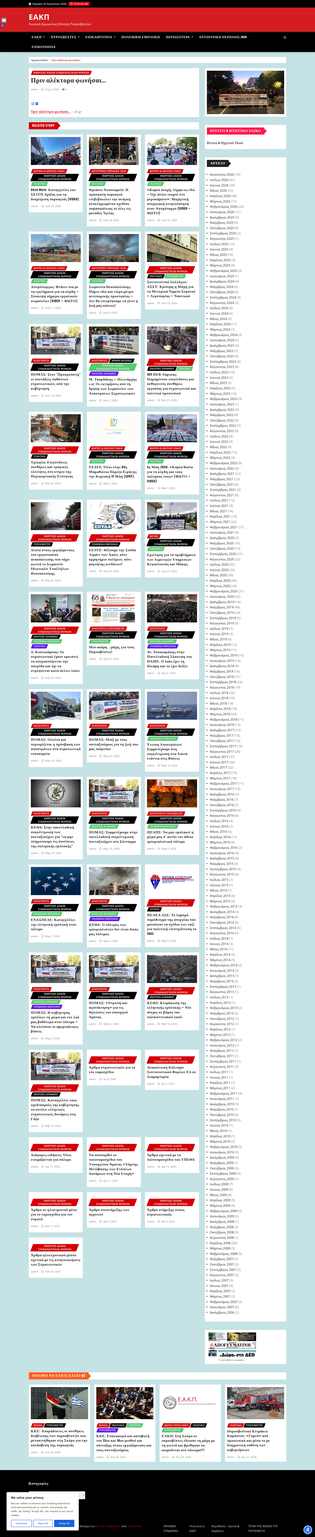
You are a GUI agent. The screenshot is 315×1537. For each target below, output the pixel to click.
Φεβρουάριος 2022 (223, 463)
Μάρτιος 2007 (220, 1296)
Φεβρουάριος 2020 (223, 591)
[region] (43, 1511)
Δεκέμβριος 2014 (222, 911)
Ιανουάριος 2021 (222, 532)
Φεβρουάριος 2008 (223, 1253)
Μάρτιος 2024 (220, 329)
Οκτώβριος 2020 (222, 548)
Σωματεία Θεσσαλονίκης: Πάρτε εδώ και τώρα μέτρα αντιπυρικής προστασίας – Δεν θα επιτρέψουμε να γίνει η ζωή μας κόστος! (113, 296)
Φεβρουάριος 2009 (223, 1211)
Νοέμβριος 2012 (221, 1013)
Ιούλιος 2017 (219, 757)
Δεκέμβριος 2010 (222, 1104)
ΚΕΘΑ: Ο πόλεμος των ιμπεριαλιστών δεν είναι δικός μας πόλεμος (113, 929)
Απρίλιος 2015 (220, 895)
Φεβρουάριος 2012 (223, 1040)
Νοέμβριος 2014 (221, 917)
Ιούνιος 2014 (219, 944)
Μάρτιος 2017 (220, 778)
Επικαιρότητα (99, 37)
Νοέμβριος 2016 (221, 799)
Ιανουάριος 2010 (222, 1152)
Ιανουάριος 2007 (222, 1307)
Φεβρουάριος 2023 (223, 399)
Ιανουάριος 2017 (222, 789)
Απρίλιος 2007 (220, 1291)
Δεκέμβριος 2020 (222, 538)
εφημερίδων (239, 1360)
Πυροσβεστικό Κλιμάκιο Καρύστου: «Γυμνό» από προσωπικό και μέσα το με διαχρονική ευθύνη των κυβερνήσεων (248, 1441)
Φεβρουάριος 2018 (223, 719)
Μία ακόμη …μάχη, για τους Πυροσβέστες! (112, 650)
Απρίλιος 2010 (220, 1136)
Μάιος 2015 (218, 890)
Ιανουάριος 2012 (222, 1045)
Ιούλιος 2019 (219, 628)
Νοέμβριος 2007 (221, 1259)
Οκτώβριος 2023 (222, 356)
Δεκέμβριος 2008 (222, 1221)
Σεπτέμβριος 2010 (223, 1120)
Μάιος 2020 (218, 575)
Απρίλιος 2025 (220, 260)
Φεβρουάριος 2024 (223, 335)
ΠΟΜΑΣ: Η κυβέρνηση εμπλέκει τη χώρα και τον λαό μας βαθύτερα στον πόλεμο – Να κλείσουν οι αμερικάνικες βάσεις (55, 1022)
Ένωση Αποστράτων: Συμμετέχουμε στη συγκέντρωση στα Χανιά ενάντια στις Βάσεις (167, 752)
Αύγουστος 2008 (222, 1237)
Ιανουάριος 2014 (222, 970)
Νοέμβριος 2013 (221, 981)
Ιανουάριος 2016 (222, 853)
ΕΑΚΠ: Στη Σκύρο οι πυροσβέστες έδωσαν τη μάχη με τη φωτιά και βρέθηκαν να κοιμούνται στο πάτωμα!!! (188, 1443)
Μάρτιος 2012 (220, 1034)
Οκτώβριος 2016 (222, 805)
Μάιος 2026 (218, 190)
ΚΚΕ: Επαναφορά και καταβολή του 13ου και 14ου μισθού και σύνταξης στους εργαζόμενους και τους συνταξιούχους (124, 1443)
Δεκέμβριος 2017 (222, 730)
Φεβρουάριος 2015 (223, 906)
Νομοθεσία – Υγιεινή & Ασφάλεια (225, 1528)
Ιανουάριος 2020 (222, 596)
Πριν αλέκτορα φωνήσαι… (67, 60)
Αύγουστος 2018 (222, 687)
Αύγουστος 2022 (222, 431)
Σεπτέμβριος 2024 (223, 297)
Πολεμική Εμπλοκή (140, 37)
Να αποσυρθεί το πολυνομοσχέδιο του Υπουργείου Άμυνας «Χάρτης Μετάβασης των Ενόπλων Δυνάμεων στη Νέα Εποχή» (113, 1164)
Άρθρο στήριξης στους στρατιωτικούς (166, 1212)
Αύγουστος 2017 (222, 751)
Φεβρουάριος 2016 (223, 847)
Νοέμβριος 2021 (221, 479)
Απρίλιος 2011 (220, 1082)
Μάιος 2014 (218, 949)
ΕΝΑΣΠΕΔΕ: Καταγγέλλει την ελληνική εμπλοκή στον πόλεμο (54, 924)
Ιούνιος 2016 (219, 826)
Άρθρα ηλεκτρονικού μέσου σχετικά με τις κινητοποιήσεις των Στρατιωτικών (55, 1260)
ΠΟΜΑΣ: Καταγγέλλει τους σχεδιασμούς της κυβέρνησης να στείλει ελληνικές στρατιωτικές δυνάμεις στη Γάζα (55, 1110)
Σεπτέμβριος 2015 (223, 869)
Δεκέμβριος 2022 (222, 409)
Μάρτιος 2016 (220, 842)
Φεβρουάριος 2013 (223, 1008)
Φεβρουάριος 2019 (223, 655)
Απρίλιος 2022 (220, 452)
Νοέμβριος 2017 (221, 735)
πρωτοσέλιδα (226, 1360)
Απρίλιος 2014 (220, 954)
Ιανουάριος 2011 (222, 1098)
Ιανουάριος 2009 (222, 1216)
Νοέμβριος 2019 (221, 607)
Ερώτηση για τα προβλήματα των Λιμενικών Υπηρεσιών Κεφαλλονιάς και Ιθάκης (171, 559)
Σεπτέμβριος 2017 (223, 746)
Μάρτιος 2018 (220, 714)
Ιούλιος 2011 (219, 1072)
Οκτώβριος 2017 (222, 740)
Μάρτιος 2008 (220, 1248)
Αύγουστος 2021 (222, 495)
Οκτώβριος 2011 (222, 1056)
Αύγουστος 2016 (222, 815)
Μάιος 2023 (218, 383)
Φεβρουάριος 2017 (223, 783)
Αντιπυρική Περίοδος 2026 (223, 37)
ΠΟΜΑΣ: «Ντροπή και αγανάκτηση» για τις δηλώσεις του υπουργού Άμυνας (108, 1010)
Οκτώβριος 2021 (222, 484)
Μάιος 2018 (218, 703)
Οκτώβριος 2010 (222, 1114)
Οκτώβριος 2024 (222, 292)
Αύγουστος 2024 (222, 302)
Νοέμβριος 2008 (221, 1227)
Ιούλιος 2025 (219, 244)
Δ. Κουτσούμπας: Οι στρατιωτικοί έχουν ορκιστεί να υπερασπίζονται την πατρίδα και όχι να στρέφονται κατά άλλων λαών (55, 661)
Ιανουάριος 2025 (222, 276)
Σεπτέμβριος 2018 (223, 682)
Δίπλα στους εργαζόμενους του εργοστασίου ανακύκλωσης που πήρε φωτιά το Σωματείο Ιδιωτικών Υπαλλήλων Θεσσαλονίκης (52, 561)
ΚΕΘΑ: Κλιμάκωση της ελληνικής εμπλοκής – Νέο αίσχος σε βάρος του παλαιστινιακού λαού (169, 1010)
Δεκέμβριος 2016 (222, 794)
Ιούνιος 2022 (219, 441)
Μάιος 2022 (218, 447)
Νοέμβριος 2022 (221, 415)
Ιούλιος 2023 (219, 372)
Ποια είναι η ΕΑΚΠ (197, 1528)
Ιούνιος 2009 (219, 1189)
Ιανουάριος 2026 (222, 212)
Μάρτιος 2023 (220, 393)
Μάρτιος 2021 (220, 521)
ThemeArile (134, 1526)
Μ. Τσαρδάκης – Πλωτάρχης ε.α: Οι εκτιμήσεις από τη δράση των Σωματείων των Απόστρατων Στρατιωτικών (113, 386)
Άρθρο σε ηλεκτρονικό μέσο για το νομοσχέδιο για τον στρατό (54, 1214)
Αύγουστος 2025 (222, 238)
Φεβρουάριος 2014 (223, 965)
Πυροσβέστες (64, 37)
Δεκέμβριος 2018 (222, 666)
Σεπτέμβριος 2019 (223, 618)
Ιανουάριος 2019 (222, 660)
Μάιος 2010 (218, 1130)
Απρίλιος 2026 (220, 196)
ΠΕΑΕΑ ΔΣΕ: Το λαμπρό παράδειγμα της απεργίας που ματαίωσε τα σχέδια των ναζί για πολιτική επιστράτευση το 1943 (172, 924)
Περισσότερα (178, 37)
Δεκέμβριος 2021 (222, 473)
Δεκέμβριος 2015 (222, 858)
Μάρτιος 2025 (220, 265)
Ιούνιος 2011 (219, 1077)
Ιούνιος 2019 (219, 634)
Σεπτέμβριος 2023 (223, 361)
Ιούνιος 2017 (219, 762)
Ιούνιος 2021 (219, 505)
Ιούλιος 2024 (219, 308)
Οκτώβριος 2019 (222, 612)
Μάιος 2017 (218, 767)
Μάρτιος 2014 (220, 960)
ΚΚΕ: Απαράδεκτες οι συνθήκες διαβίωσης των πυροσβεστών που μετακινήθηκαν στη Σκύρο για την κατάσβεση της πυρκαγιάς (59, 1438)
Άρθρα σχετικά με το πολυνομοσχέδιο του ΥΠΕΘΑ (171, 1157)
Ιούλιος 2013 (219, 997)
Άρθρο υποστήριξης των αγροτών (109, 1212)
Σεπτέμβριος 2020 (223, 554)
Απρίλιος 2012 (220, 1029)
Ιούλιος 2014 (219, 938)
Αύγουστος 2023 (222, 366)
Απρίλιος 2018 (220, 708)
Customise (21, 1523)
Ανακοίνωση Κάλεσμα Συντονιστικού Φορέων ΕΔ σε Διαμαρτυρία (171, 1072)
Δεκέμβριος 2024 (222, 281)
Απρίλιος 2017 (220, 773)
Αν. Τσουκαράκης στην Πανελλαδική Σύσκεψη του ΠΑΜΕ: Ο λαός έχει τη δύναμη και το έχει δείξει (169, 659)
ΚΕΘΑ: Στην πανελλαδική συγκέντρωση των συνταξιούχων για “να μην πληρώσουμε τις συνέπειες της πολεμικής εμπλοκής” (52, 837)
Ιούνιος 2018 (219, 698)
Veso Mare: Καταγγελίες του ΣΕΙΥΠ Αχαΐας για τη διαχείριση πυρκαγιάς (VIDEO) (55, 194)
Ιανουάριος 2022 (222, 468)
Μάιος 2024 (218, 319)
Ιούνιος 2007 (219, 1285)
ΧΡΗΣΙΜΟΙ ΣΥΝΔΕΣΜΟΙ (171, 1528)
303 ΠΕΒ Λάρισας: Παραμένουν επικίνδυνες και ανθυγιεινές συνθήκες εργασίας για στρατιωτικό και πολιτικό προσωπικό (171, 384)
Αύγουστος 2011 (222, 1066)
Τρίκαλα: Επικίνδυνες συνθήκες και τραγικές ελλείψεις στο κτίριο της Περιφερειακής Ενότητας (52, 469)
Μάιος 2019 (218, 639)
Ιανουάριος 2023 (222, 404)
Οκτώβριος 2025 (222, 228)
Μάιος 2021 (218, 511)
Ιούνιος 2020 (219, 570)
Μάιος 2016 (218, 831)
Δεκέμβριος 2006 (222, 1312)
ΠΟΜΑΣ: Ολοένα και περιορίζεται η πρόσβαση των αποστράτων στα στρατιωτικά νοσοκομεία (56, 747)
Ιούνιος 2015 (219, 885)
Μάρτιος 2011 (220, 1088)
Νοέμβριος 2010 (221, 1109)
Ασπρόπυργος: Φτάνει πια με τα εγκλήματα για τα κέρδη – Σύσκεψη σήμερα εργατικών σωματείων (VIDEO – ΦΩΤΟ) (55, 294)
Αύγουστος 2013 (222, 992)
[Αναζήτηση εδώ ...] (285, 37)
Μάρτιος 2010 (220, 1141)
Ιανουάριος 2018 (222, 724)
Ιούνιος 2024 (219, 313)
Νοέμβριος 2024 (221, 286)
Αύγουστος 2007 (222, 1275)
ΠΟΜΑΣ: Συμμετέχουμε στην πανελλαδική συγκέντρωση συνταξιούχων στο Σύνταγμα (113, 837)
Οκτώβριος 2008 (222, 1232)
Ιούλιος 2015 (219, 879)
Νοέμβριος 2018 (221, 671)
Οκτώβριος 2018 (222, 676)
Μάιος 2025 (218, 254)
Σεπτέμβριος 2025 (223, 233)
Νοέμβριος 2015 (221, 863)
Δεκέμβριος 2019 (222, 602)
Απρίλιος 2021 (220, 516)
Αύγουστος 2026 (222, 174)
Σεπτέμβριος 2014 (223, 928)
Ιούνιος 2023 (219, 377)
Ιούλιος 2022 (219, 436)
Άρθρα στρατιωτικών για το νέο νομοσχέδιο (112, 1070)
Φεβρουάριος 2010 (223, 1147)
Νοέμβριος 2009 (221, 1163)
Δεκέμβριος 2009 (222, 1157)
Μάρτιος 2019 (220, 650)
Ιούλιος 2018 (219, 693)
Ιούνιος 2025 (219, 249)
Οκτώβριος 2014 (222, 922)
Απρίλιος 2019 (220, 644)
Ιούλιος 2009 (219, 1184)
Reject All (43, 1523)
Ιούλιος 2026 (219, 180)
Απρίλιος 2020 (220, 580)
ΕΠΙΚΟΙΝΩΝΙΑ (44, 47)
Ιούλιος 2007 (219, 1280)
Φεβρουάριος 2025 (223, 270)
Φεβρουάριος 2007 (223, 1302)
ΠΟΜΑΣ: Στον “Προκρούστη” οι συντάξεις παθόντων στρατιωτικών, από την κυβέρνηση (56, 381)
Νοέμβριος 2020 (221, 543)
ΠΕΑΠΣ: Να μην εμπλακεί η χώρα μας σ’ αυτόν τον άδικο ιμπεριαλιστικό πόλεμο (170, 837)
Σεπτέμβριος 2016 (223, 810)
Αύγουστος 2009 (222, 1179)
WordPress (102, 1526)
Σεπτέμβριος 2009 (223, 1173)
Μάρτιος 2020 (220, 586)
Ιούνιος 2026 (219, 185)
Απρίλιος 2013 (220, 1002)
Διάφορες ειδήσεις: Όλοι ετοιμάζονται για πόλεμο (51, 1157)
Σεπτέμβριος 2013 (223, 986)
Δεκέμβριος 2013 (222, 975)
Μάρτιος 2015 (220, 901)
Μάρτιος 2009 (220, 1205)
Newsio (116, 1526)
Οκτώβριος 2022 (222, 420)
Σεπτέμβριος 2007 (223, 1269)
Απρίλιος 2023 (220, 388)
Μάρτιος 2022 (220, 457)
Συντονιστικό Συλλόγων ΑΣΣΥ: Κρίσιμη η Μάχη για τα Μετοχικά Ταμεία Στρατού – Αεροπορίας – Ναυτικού (171, 289)
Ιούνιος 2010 (219, 1125)
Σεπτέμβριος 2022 (223, 425)
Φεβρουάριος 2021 (223, 527)
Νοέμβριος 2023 (221, 351)
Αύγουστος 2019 (222, 623)
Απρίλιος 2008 (220, 1243)
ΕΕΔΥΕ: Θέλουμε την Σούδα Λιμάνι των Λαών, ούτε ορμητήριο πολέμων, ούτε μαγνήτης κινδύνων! (112, 557)
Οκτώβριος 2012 (222, 1018)
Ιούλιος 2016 (219, 821)
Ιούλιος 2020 (219, 564)
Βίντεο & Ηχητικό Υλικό (225, 143)
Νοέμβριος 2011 (221, 1050)
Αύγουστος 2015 (222, 874)
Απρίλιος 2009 (220, 1200)
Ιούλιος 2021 (219, 500)
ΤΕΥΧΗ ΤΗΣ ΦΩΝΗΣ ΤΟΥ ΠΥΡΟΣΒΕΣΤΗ (263, 1528)
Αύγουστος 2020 (222, 559)
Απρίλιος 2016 (220, 837)
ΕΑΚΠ (39, 17)
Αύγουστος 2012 (222, 1024)
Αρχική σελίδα (39, 60)
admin (34, 89)
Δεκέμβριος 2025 (222, 217)
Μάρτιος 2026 (220, 201)
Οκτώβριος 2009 (222, 1168)
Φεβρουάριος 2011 (223, 1093)
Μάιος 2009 (218, 1195)
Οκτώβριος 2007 (222, 1264)
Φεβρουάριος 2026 (223, 206)
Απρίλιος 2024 (220, 324)
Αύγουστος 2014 (222, 933)
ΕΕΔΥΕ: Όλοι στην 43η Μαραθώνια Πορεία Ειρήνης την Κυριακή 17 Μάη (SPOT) (113, 471)
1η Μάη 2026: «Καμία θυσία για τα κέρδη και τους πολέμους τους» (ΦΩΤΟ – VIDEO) (170, 474)
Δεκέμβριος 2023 (222, 345)
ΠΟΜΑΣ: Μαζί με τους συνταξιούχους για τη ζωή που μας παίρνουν (113, 744)
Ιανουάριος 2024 (222, 340)
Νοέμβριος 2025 (221, 222)
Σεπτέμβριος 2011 (223, 1061)
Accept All (64, 1523)
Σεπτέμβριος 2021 (223, 489)
